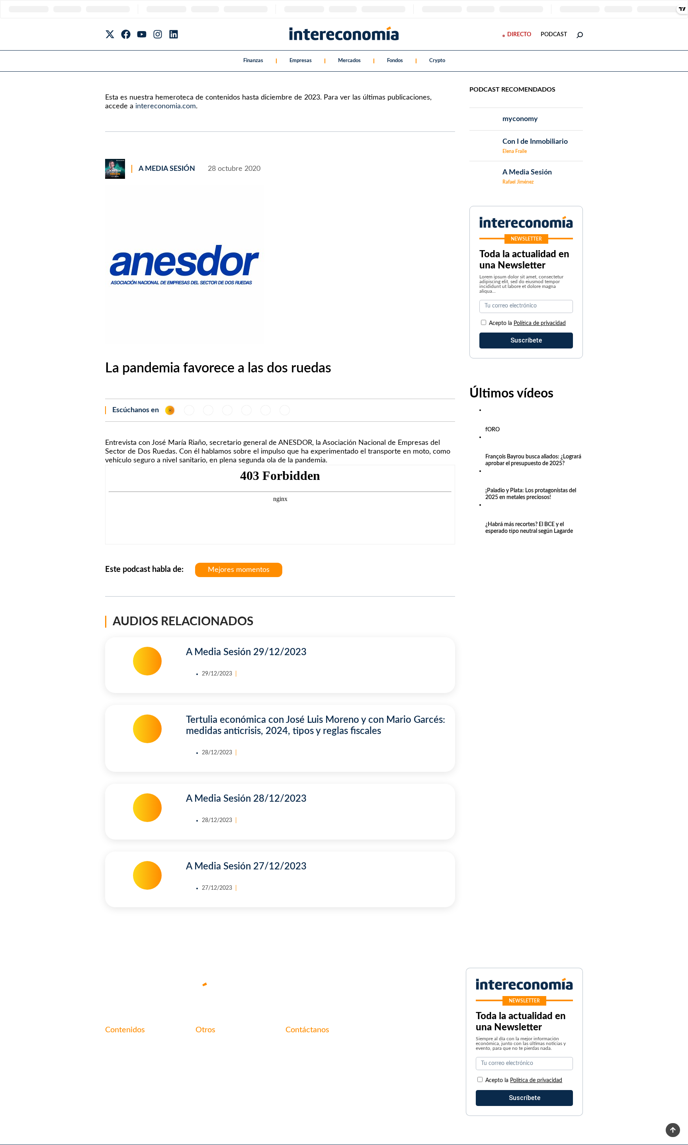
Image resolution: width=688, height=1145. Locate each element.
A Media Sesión (167, 168)
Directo (519, 34)
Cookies (206, 1087)
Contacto (208, 1046)
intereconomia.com (165, 106)
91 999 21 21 (303, 1063)
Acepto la (527, 323)
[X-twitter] (110, 34)
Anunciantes (122, 1060)
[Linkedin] (173, 34)
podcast (554, 34)
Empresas (300, 60)
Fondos (395, 60)
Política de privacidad (540, 323)
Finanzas (253, 60)
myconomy (120, 1046)
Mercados (349, 60)
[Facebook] (126, 34)
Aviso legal (210, 1060)
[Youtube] (142, 34)
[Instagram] (157, 34)
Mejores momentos (239, 569)
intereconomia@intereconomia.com (335, 1051)
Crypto (437, 60)
